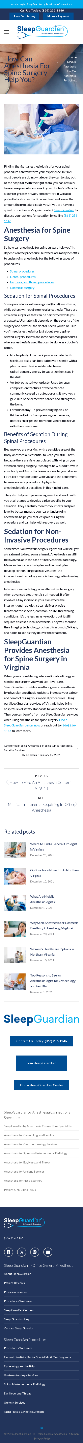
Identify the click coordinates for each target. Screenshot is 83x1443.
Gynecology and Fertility (19, 1366)
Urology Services (14, 1402)
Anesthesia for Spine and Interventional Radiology (35, 1153)
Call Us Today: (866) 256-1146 (42, 10)
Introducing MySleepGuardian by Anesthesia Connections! (42, 4)
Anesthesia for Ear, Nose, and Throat (27, 1162)
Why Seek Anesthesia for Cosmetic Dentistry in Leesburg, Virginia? (54, 925)
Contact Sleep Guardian (19, 1328)
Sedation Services (14, 750)
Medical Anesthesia (29, 745)
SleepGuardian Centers (19, 1310)
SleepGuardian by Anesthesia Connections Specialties (38, 1126)
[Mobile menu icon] (6, 32)
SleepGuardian (64, 210)
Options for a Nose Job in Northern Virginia (54, 872)
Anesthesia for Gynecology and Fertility (29, 1135)
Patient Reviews (14, 1283)
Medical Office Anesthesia (57, 745)
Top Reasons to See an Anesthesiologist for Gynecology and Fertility (53, 980)
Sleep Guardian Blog (16, 1319)
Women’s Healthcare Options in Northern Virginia (52, 951)
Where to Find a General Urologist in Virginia (53, 846)
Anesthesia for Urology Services (24, 1171)
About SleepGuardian (17, 1273)
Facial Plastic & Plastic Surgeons (24, 1411)
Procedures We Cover (18, 1301)
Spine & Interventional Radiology (24, 1384)
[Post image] (17, 851)
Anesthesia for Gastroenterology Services (30, 1144)
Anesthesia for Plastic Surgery (23, 1180)
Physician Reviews (15, 1292)
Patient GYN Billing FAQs (20, 1189)
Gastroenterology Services (21, 1375)
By (29, 755)
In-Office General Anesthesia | (51, 1434)
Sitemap (74, 1434)
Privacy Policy (42, 1438)
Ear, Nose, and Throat (17, 1393)
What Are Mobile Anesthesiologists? (43, 899)
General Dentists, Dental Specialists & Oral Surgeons (37, 1357)
